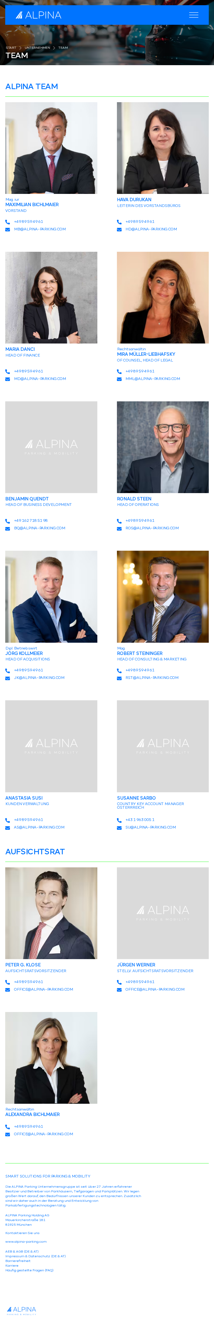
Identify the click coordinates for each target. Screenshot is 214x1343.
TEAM (63, 48)
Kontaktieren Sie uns (22, 1233)
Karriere (11, 1265)
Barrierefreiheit (18, 1261)
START (11, 48)
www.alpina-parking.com (25, 1241)
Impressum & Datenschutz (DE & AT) (35, 1256)
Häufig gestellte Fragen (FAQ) (29, 1270)
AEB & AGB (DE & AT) (22, 1251)
